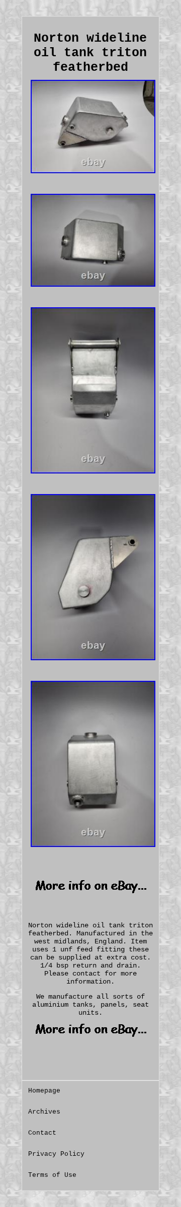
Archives (44, 1112)
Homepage (44, 1091)
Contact (42, 1133)
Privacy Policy (56, 1154)
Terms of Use (52, 1175)
